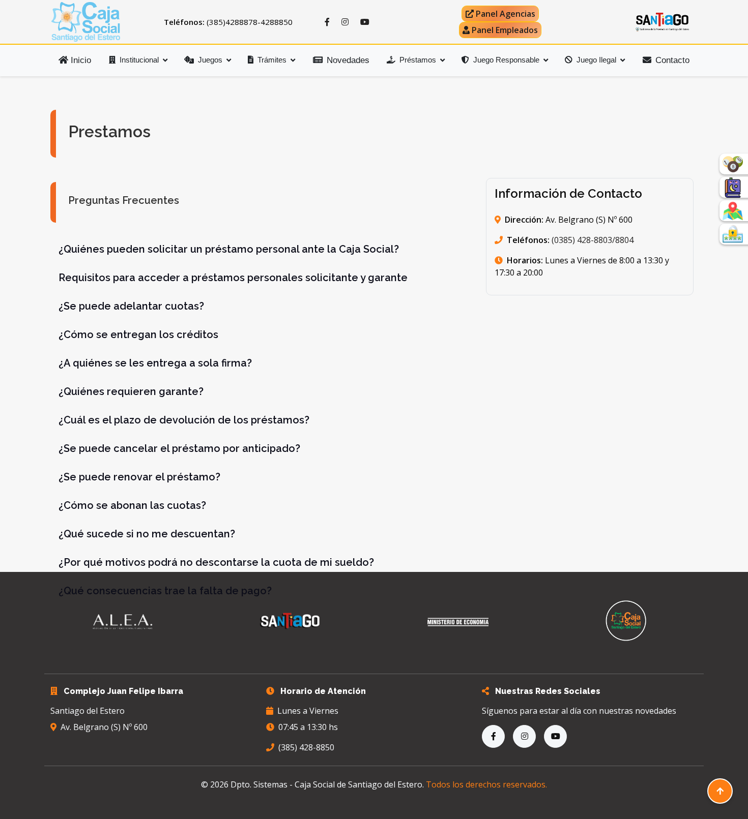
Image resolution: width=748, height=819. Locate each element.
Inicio (79, 60)
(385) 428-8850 (306, 747)
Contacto (672, 60)
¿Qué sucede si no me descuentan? (147, 534)
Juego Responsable (506, 59)
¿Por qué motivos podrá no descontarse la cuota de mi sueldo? (216, 562)
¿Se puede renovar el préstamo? (139, 477)
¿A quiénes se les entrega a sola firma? (155, 363)
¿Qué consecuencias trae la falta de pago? (165, 591)
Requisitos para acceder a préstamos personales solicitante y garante (233, 277)
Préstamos (417, 59)
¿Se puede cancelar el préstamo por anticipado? (179, 448)
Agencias (505, 13)
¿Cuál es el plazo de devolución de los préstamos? (184, 420)
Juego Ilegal (596, 59)
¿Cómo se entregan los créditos (138, 334)
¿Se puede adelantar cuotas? (131, 306)
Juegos (210, 59)
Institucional (139, 59)
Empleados (505, 30)
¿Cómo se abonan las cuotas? (132, 505)
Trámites (271, 59)
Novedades (348, 60)
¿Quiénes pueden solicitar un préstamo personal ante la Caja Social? (229, 249)
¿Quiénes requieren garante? (131, 391)
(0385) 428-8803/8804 (592, 240)
